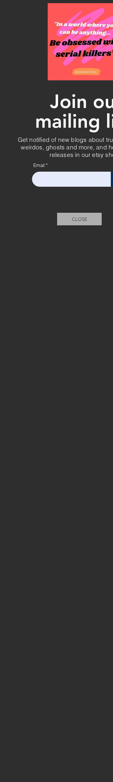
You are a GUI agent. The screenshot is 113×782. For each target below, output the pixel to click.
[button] (79, 219)
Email (39, 165)
